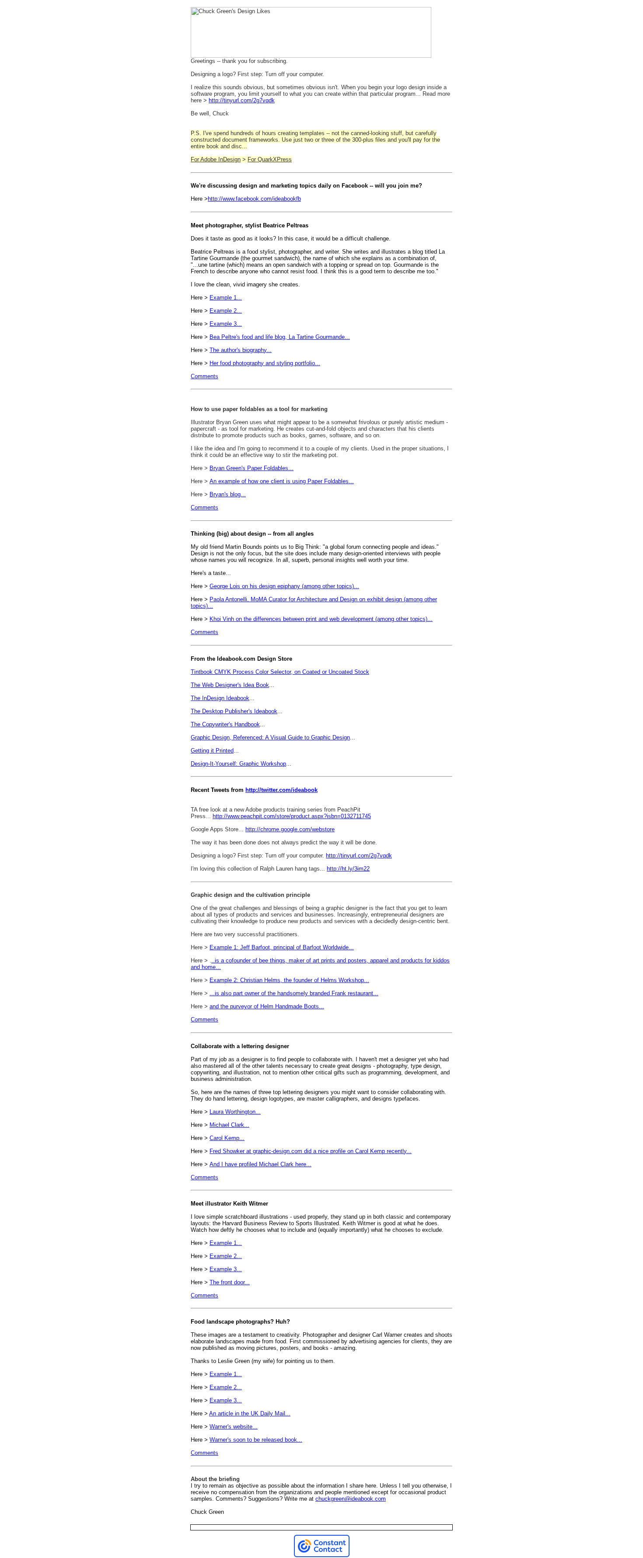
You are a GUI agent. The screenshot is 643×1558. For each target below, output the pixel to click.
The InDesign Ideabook (220, 698)
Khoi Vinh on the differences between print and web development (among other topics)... (321, 619)
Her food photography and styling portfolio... (265, 363)
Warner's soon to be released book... (256, 1439)
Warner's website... (234, 1426)
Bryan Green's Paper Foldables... (252, 468)
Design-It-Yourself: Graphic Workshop (238, 763)
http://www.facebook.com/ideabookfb (254, 198)
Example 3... (226, 324)
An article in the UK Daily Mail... (249, 1413)
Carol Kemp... (227, 1138)
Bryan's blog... (228, 494)
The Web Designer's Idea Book (230, 685)
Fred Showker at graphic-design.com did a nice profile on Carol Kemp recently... (311, 1151)
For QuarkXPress (270, 159)
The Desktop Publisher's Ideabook (234, 711)
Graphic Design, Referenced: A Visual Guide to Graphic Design (270, 737)
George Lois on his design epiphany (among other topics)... (284, 586)
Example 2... (226, 310)
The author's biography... (241, 350)
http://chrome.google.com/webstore (290, 829)
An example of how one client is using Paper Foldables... (282, 481)
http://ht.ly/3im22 (348, 868)
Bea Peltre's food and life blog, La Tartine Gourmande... (280, 337)
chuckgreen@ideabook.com (350, 1498)
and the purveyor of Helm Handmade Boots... (267, 1006)
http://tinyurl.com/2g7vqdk (242, 100)
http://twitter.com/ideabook (281, 790)
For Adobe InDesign (216, 159)
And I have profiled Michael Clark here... (260, 1164)
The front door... (230, 1282)
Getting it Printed (212, 750)
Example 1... (226, 297)
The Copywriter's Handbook (225, 724)
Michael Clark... (229, 1125)
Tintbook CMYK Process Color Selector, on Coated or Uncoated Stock (280, 672)
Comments (204, 376)
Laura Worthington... (235, 1111)
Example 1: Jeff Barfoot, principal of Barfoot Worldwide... (282, 947)
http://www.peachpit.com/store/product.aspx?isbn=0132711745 (292, 816)
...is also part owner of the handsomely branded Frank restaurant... (294, 993)
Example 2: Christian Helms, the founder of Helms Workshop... (289, 980)
